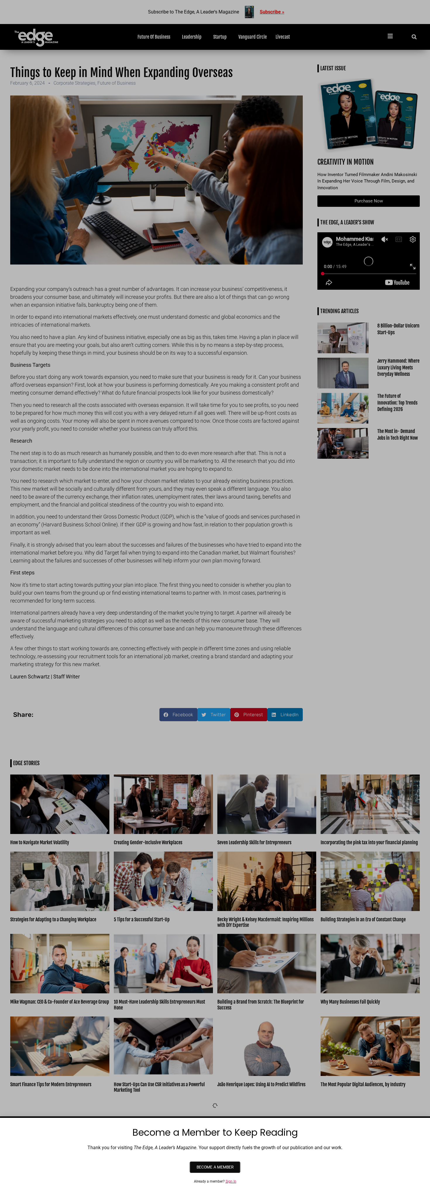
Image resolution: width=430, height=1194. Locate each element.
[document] (215, 597)
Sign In (231, 1181)
